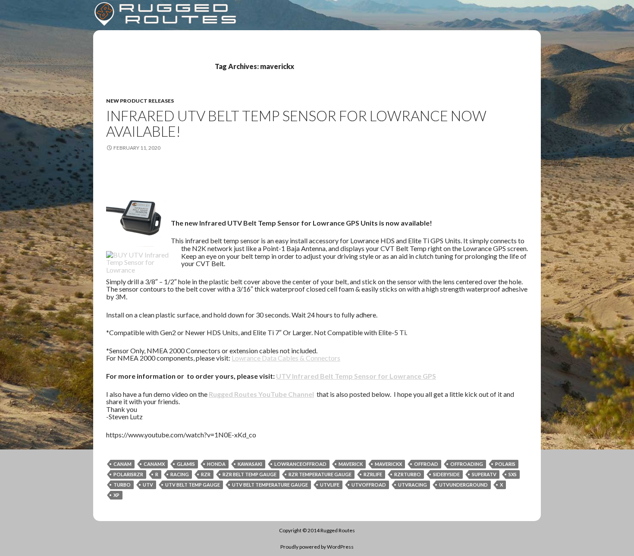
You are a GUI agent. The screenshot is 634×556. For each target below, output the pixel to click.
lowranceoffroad (300, 464)
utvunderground (463, 484)
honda (216, 464)
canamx (154, 464)
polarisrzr (128, 474)
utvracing (412, 484)
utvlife (329, 484)
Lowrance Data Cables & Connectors (286, 358)
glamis (186, 464)
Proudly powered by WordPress (317, 546)
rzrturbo (407, 474)
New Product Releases (140, 100)
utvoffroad (369, 484)
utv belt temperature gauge (270, 484)
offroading (466, 464)
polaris (505, 464)
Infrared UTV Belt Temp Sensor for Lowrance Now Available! (296, 123)
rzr (205, 474)
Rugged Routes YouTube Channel (261, 394)
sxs (512, 474)
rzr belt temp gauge (249, 474)
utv (148, 484)
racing (179, 474)
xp (116, 495)
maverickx (388, 464)
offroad (426, 464)
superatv (484, 474)
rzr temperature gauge (320, 474)
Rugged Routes (337, 530)
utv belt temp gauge (192, 484)
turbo (122, 484)
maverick (351, 464)
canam (122, 464)
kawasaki (250, 464)
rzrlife (373, 474)
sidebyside (446, 474)
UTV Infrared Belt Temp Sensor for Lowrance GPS (356, 376)
